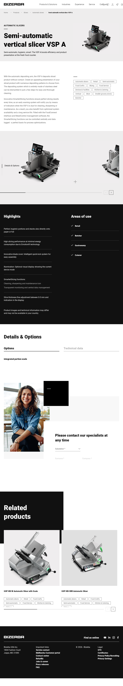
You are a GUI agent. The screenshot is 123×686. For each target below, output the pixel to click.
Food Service (104, 85)
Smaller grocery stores (103, 94)
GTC (100, 650)
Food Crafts (79, 85)
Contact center (42, 655)
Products (16, 12)
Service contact (42, 650)
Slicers (26, 12)
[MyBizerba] (112, 4)
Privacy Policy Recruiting (108, 655)
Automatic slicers (38, 12)
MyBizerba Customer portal (48, 652)
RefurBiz (39, 658)
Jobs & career (42, 661)
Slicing (91, 85)
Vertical (78, 94)
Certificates (103, 652)
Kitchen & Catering (101, 90)
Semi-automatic (108, 81)
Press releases (42, 664)
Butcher (78, 98)
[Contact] (108, 4)
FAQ (38, 667)
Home (6, 12)
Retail (95, 81)
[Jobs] (117, 4)
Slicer (88, 94)
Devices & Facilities (82, 90)
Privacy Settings (105, 658)
